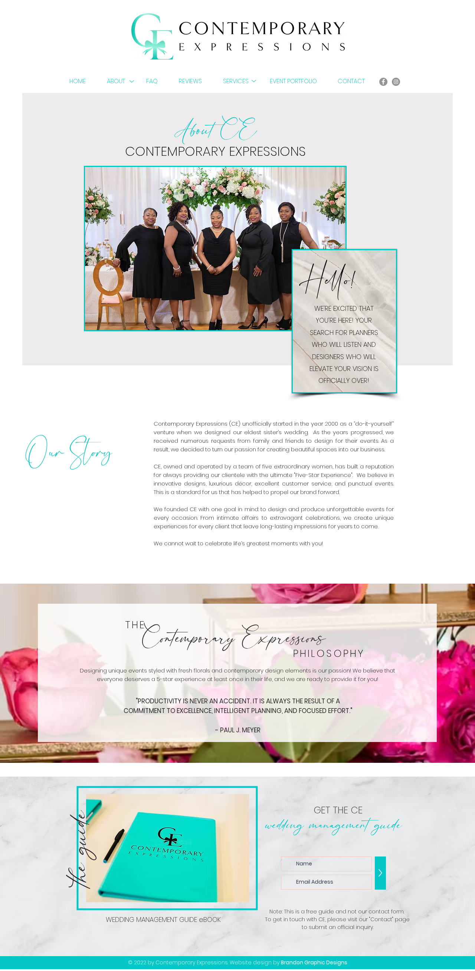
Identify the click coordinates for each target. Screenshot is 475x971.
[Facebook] (383, 82)
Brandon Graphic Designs (314, 962)
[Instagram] (396, 82)
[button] (121, 81)
